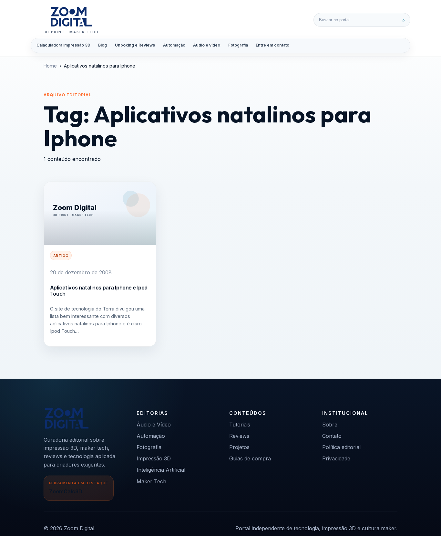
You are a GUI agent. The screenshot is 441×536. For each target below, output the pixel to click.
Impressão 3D (154, 458)
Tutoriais (239, 424)
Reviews (239, 436)
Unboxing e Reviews (135, 45)
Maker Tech (151, 481)
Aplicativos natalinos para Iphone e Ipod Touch (99, 290)
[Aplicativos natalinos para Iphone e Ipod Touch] (100, 213)
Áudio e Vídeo (154, 424)
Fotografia (238, 45)
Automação (174, 45)
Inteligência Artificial (161, 470)
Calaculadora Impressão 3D (63, 45)
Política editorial (341, 447)
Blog (102, 45)
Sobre (329, 424)
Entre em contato (272, 45)
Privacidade (336, 458)
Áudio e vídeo (206, 45)
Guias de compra (250, 458)
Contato (332, 436)
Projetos (239, 447)
